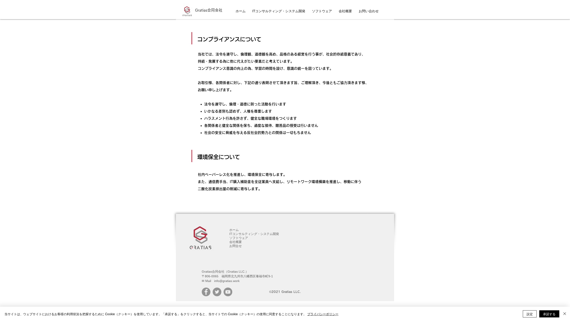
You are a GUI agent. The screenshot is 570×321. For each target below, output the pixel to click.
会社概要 (235, 242)
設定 (530, 314)
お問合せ (235, 246)
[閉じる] (564, 313)
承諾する (549, 314)
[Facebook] (206, 292)
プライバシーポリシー (322, 314)
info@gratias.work (227, 281)
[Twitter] (217, 292)
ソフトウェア (238, 238)
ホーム (234, 230)
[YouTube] (228, 292)
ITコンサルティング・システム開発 (254, 234)
